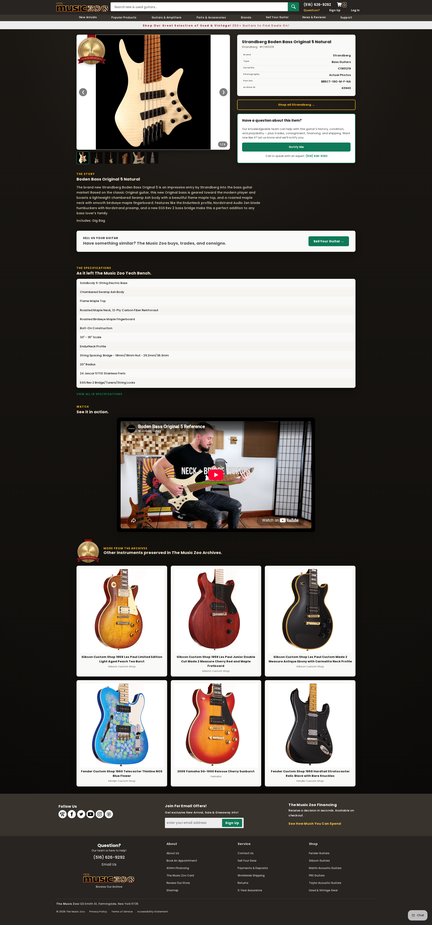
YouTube (90, 814)
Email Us (109, 864)
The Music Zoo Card (180, 875)
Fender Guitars (319, 853)
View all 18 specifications (99, 394)
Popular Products (124, 17)
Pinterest (109, 814)
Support (346, 17)
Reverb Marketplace (62, 814)
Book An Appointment (181, 860)
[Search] (293, 6)
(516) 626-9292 (317, 4)
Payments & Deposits (253, 868)
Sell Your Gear (247, 860)
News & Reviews (314, 17)
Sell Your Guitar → (328, 241)
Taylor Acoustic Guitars (325, 883)
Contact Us (246, 853)
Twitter (81, 814)
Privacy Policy (98, 911)
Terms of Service (122, 911)
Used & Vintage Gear (323, 890)
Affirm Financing (177, 868)
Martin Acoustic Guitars (325, 868)
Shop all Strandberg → (296, 105)
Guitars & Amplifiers (167, 17)
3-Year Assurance (250, 890)
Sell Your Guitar (277, 17)
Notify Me (296, 147)
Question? (312, 10)
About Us (172, 853)
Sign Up (335, 10)
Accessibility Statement (152, 911)
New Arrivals (88, 17)
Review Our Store (178, 883)
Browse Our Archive (109, 887)
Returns (243, 883)
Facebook (72, 814)
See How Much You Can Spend (314, 823)
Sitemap (172, 890)
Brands (246, 17)
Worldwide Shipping (251, 875)
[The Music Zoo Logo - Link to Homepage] (82, 7)
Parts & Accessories (211, 17)
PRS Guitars (317, 875)
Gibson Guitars (319, 860)
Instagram (100, 814)
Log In (355, 10)
